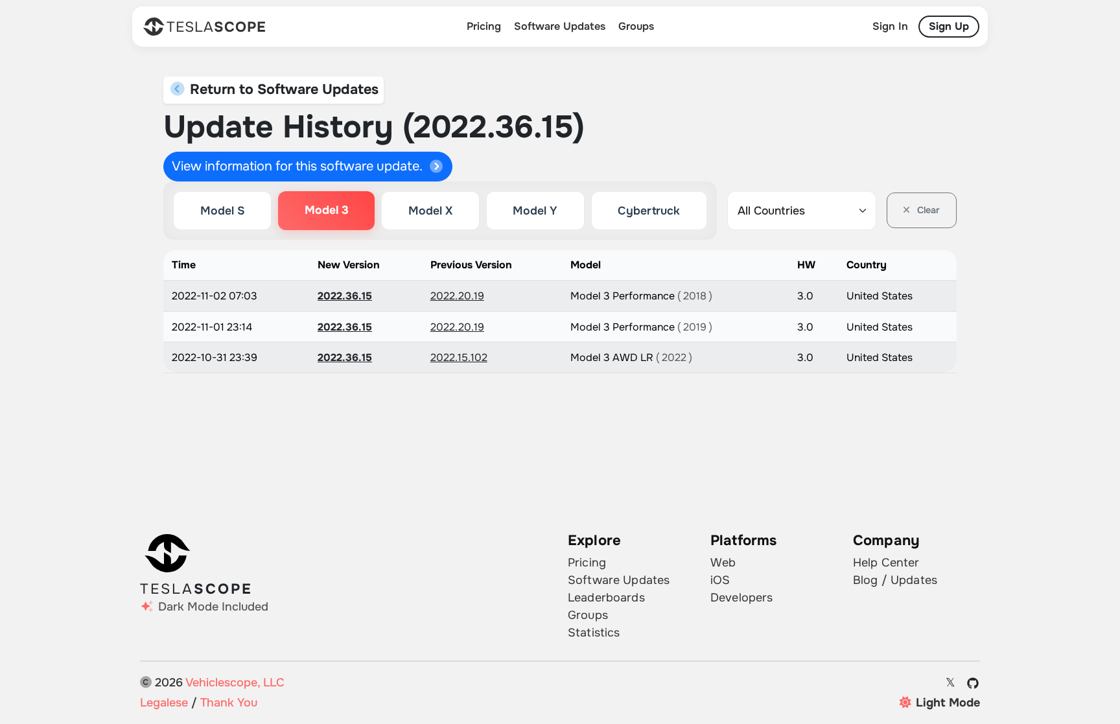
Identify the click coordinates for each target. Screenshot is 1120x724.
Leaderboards (606, 597)
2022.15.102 (458, 357)
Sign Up (949, 26)
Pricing (484, 26)
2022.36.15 (345, 296)
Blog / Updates (895, 580)
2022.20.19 (457, 296)
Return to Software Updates (282, 89)
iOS (720, 580)
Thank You (228, 702)
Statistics (594, 632)
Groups (636, 26)
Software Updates (559, 26)
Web (723, 562)
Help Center (886, 562)
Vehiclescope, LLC (235, 682)
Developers (741, 597)
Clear (927, 210)
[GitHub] (973, 683)
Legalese (164, 702)
